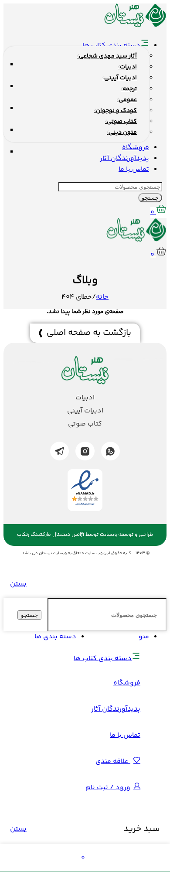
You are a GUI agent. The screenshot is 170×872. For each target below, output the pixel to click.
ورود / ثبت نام (107, 787)
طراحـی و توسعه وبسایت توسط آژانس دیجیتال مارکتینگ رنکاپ (85, 535)
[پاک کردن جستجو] (43, 615)
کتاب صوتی (85, 424)
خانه (102, 297)
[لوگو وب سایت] (135, 25)
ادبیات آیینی (85, 411)
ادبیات (85, 398)
